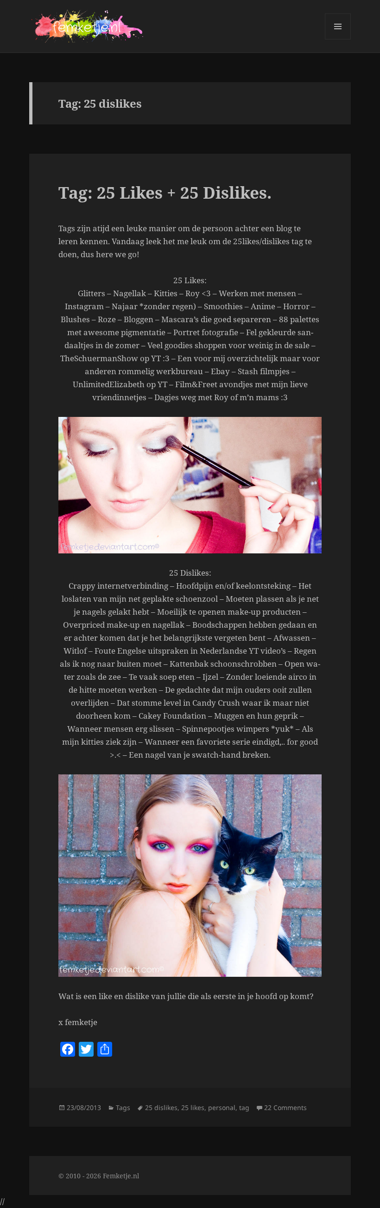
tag (244, 1107)
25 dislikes (161, 1107)
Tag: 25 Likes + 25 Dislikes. (165, 192)
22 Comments (285, 1107)
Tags (123, 1107)
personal (221, 1107)
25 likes (192, 1107)
